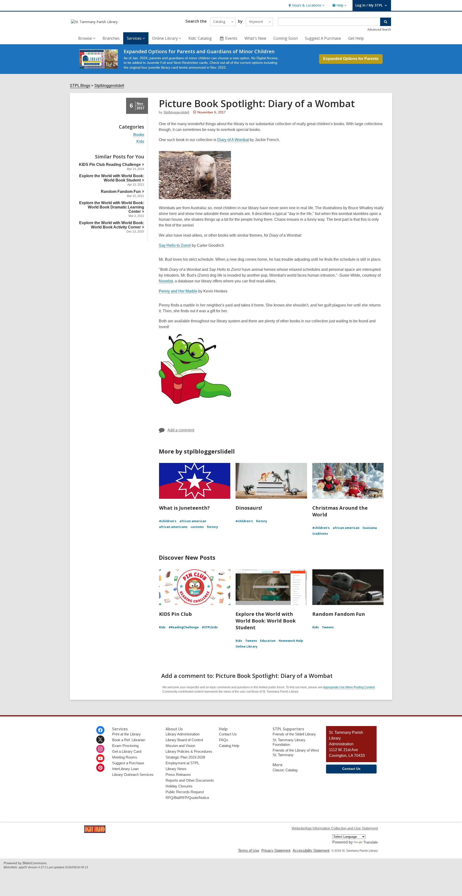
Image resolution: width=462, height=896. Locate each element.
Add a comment (180, 430)
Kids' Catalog (200, 38)
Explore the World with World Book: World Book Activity (111, 225)
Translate (370, 842)
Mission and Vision (180, 746)
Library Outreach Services (133, 775)
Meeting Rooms (124, 757)
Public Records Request (185, 792)
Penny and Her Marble (178, 291)
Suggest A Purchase (323, 38)
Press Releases (178, 775)
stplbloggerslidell (176, 112)
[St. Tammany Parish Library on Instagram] (100, 749)
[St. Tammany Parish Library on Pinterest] (100, 768)
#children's (167, 521)
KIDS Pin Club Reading (110, 164)
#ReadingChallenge (184, 627)
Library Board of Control (184, 740)
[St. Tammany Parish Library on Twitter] (100, 739)
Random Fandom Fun (338, 614)
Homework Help (291, 641)
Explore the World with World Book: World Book (111, 178)
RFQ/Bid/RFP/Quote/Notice (187, 798)
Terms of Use (248, 850)
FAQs (223, 740)
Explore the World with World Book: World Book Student (266, 621)
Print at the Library (126, 734)
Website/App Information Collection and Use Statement (335, 828)
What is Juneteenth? (184, 508)
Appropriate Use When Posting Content (349, 687)
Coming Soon (285, 38)
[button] (306, 5)
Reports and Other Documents (190, 780)
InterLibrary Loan (125, 769)
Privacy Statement (275, 850)
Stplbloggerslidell (109, 86)
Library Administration (182, 734)
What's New (255, 38)
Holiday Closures (179, 786)
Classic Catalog (285, 770)
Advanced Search (379, 29)
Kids (140, 141)
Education (268, 641)
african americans (173, 527)
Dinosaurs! (249, 508)
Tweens (251, 641)
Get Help (356, 38)
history (212, 527)
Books (138, 135)
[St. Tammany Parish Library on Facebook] (100, 730)
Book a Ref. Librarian (128, 740)
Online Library (246, 646)
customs (197, 527)
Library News (176, 769)
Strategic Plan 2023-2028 (185, 757)
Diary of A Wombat (233, 140)
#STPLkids (210, 627)
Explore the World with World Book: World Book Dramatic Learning (111, 207)
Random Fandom (121, 191)
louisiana (370, 528)
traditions (320, 534)
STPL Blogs (80, 86)
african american (193, 521)
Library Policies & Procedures (189, 751)
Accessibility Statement (311, 850)
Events (231, 38)
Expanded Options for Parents (351, 59)
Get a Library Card (126, 751)
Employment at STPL (182, 763)
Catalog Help (229, 746)
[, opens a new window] (94, 832)
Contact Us (228, 734)
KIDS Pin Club (175, 614)
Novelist (166, 281)
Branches (111, 38)
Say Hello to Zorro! (175, 245)
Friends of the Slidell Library (294, 734)
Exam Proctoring (125, 746)
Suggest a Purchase (128, 763)
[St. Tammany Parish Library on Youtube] (100, 758)
